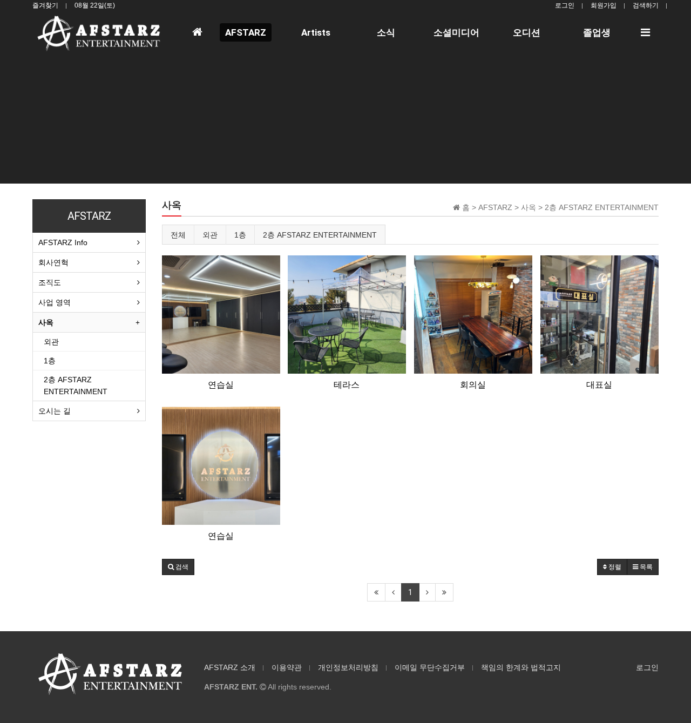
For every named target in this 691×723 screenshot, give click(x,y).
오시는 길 (54, 411)
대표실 (599, 385)
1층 (240, 235)
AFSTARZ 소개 (229, 667)
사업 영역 (54, 302)
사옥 (45, 322)
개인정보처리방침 (348, 667)
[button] (178, 567)
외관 (210, 235)
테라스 (347, 385)
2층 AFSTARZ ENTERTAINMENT (320, 235)
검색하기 (646, 5)
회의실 (473, 385)
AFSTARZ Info (62, 242)
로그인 (564, 5)
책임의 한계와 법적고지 (521, 667)
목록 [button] (645, 567)
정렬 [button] (614, 567)
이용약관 (287, 667)
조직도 (49, 282)
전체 (178, 235)
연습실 (221, 385)
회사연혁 (53, 262)
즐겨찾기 (45, 5)
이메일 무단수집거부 (430, 667)
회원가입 (604, 5)
